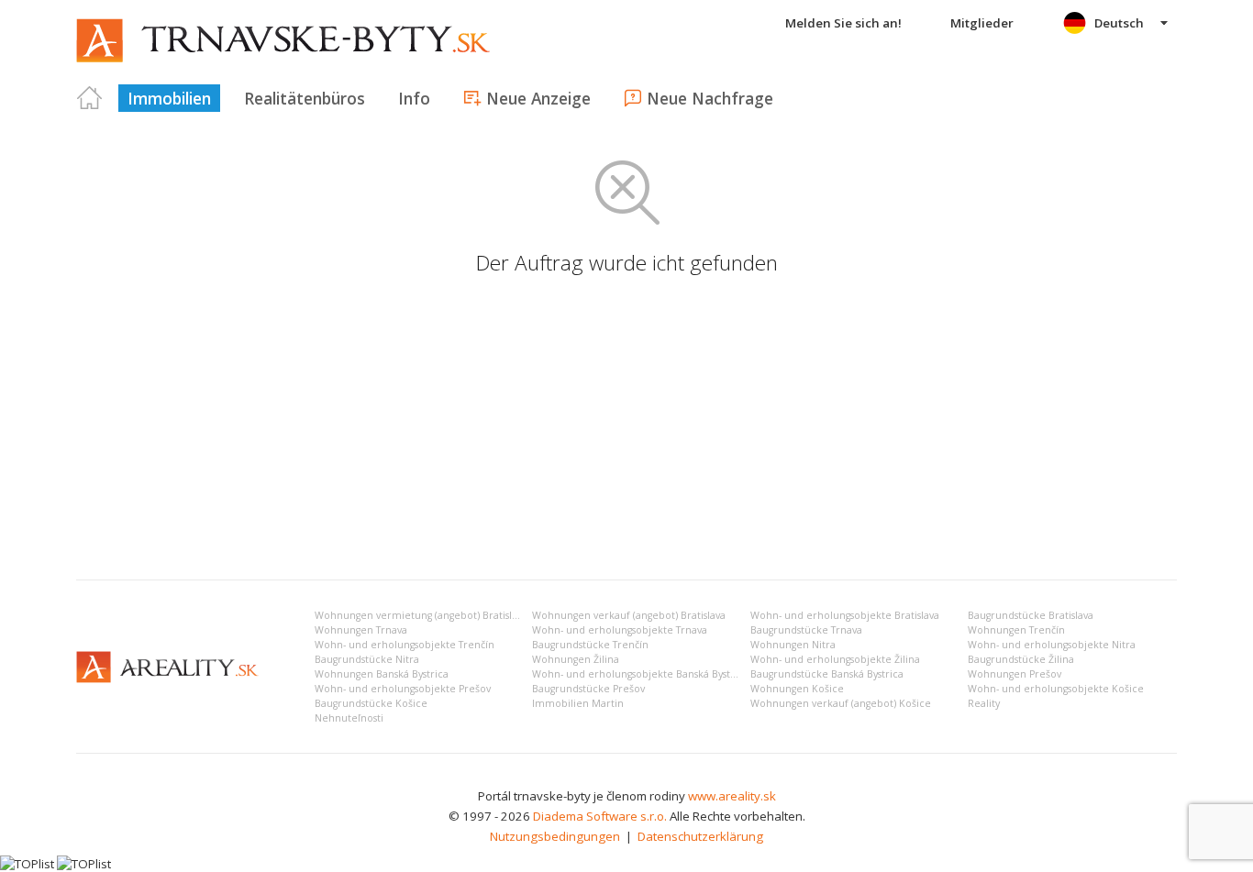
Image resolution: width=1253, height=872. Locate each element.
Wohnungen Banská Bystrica (382, 674)
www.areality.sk (732, 796)
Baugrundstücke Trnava (806, 630)
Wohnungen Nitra (793, 644)
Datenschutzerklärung (700, 836)
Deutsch (1119, 23)
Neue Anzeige (538, 98)
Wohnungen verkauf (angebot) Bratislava (629, 615)
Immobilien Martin (578, 703)
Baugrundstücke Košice (371, 703)
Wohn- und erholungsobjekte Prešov (403, 688)
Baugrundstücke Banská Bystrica (827, 674)
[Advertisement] (626, 428)
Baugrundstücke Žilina (1021, 659)
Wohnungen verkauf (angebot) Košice (840, 703)
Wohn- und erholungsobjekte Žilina (835, 659)
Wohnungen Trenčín (1016, 630)
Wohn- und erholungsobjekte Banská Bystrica (640, 674)
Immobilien (169, 98)
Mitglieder (982, 23)
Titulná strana (90, 98)
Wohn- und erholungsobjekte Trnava (619, 630)
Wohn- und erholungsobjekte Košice (1056, 688)
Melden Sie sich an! (843, 23)
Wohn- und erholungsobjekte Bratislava (844, 615)
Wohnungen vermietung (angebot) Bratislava (421, 615)
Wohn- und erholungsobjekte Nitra (1052, 644)
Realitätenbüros (304, 98)
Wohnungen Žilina (575, 659)
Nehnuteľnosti (349, 718)
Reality (984, 703)
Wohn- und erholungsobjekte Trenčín (404, 644)
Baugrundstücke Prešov (588, 688)
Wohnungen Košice (797, 688)
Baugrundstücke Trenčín (590, 644)
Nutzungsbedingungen (555, 836)
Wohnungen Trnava (361, 630)
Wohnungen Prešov (1014, 674)
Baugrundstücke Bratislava (1030, 615)
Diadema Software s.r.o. (600, 816)
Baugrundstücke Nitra (367, 659)
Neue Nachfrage (710, 98)
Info (414, 98)
